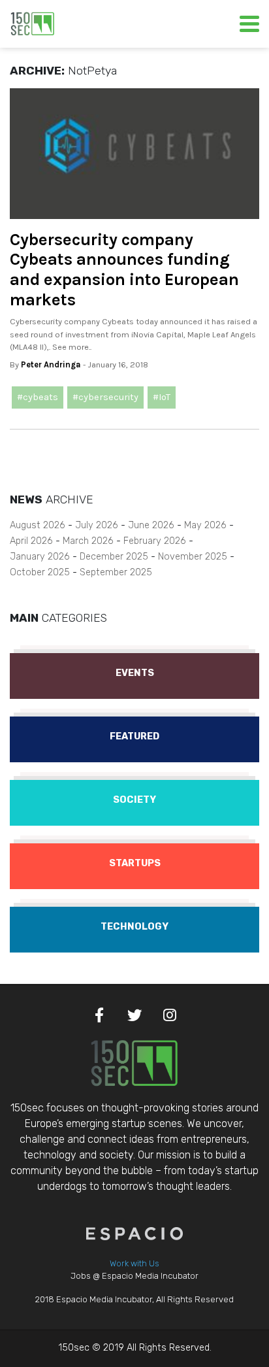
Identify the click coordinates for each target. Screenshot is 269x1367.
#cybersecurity (105, 397)
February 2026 (154, 541)
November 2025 (192, 556)
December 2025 (114, 556)
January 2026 (40, 556)
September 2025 (116, 572)
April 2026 (31, 541)
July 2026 (96, 525)
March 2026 (88, 541)
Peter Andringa (51, 364)
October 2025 (40, 572)
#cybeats (37, 397)
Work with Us (134, 1263)
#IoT (161, 397)
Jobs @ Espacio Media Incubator (134, 1276)
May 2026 (205, 525)
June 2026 (151, 525)
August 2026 (37, 525)
